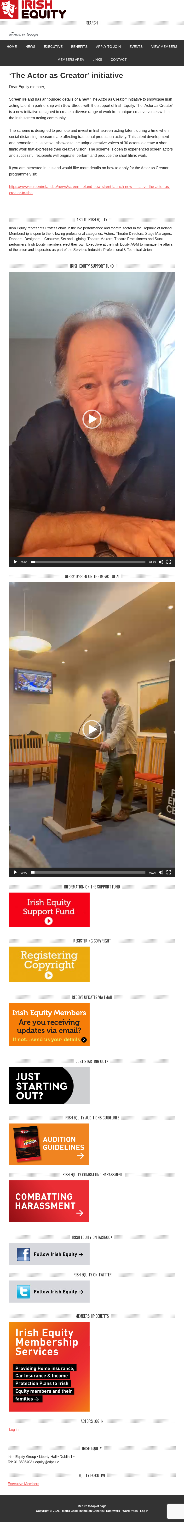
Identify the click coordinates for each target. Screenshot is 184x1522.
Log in (13, 1429)
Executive (53, 46)
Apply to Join (106, 46)
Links (97, 59)
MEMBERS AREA (71, 59)
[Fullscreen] (168, 562)
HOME (12, 46)
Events (136, 46)
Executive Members (23, 1484)
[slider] (88, 562)
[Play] (15, 562)
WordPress (130, 1511)
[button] (92, 419)
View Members (164, 46)
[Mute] (161, 562)
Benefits (79, 46)
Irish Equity (92, 10)
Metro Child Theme (75, 1511)
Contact (119, 59)
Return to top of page (92, 1506)
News (30, 46)
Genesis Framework (106, 1511)
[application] (92, 419)
